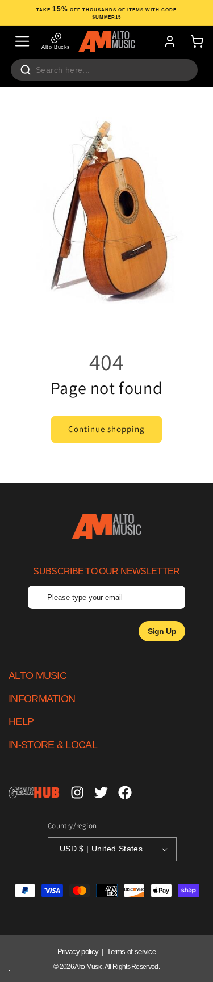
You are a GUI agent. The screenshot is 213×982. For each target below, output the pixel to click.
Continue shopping (106, 428)
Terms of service (131, 951)
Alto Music (88, 967)
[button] (22, 41)
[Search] (25, 69)
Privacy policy (77, 951)
